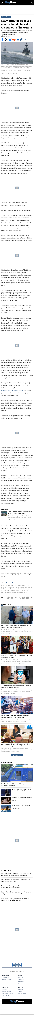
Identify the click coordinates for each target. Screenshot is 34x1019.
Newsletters (21, 979)
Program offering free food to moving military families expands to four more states (15, 716)
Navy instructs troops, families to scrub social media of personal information (15, 887)
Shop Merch (21, 984)
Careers (20, 991)
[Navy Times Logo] (10, 2)
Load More (17, 755)
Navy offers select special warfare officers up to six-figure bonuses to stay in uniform (16, 893)
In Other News (6, 604)
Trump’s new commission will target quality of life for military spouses (16, 656)
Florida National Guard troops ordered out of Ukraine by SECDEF (20, 512)
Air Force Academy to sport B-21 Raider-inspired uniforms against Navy (21, 789)
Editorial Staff (5, 996)
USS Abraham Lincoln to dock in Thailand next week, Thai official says (15, 880)
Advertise (4, 989)
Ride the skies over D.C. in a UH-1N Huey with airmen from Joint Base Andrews (16, 784)
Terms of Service (6, 979)
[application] (17, 773)
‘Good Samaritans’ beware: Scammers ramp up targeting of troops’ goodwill (16, 686)
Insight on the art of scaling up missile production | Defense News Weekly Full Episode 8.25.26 (21, 807)
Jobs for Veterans (22, 993)
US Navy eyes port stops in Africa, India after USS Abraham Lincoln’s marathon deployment (16, 874)
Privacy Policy (5, 977)
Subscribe (20, 977)
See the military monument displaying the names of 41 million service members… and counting (22, 799)
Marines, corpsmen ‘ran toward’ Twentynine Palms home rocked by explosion (15, 899)
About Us (20, 989)
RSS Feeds (21, 981)
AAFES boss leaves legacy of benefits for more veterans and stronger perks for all (16, 626)
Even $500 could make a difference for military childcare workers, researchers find (15, 745)
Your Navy (6, 17)
